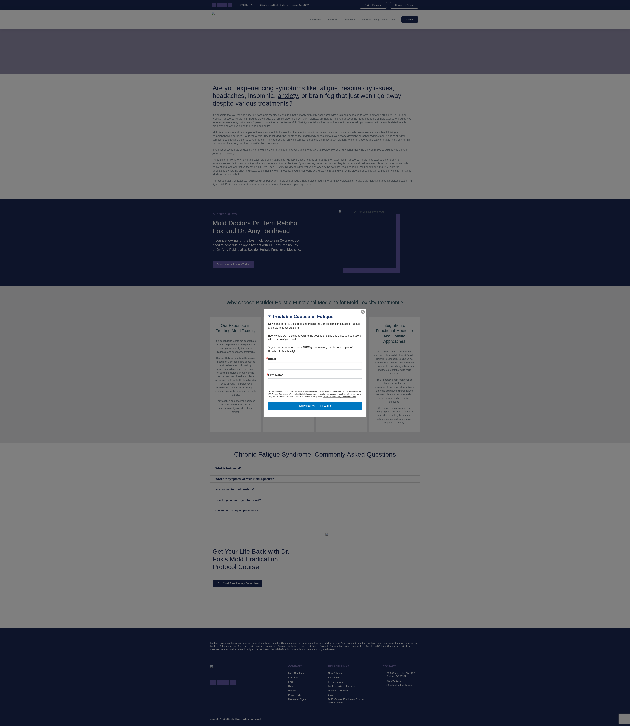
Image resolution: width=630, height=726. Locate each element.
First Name (275, 374)
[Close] (363, 312)
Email (272, 358)
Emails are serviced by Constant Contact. (339, 396)
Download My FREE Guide (315, 405)
